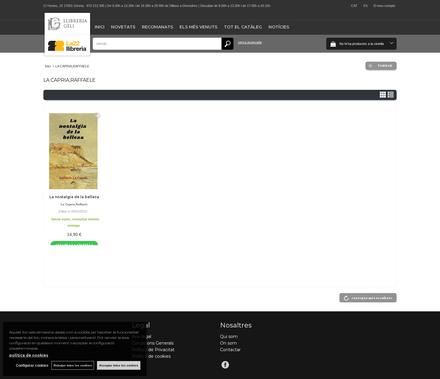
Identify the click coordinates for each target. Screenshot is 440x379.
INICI (99, 27)
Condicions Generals (153, 343)
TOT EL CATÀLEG (243, 27)
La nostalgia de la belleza (74, 197)
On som (228, 343)
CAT (354, 5)
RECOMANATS (157, 27)
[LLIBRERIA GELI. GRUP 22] (67, 54)
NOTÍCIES (278, 27)
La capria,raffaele (74, 204)
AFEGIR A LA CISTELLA (74, 244)
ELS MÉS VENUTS (198, 27)
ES (365, 5)
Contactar (230, 349)
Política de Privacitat (153, 349)
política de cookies (28, 355)
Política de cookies (151, 356)
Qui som (229, 336)
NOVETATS (123, 27)
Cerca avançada (250, 42)
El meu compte (384, 5)
